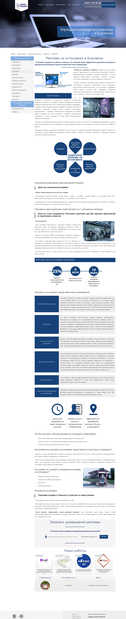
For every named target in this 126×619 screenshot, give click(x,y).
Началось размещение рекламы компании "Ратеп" (84, 570)
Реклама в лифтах (17, 77)
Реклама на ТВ (16, 87)
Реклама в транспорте (19, 80)
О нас (69, 4)
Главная (41, 4)
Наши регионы (76, 616)
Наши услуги (49, 4)
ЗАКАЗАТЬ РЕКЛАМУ (108, 5)
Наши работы (60, 4)
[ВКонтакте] (14, 614)
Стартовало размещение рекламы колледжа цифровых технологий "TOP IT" (44, 571)
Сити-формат (16, 93)
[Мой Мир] (21, 614)
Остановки (15, 71)
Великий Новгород (18, 108)
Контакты (76, 4)
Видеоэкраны (16, 68)
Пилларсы (15, 74)
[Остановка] (45, 585)
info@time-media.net (93, 7)
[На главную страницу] (21, 11)
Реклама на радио (17, 83)
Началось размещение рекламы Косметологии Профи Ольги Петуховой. (64, 571)
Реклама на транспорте (19, 90)
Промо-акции (16, 62)
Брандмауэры (16, 65)
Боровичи (15, 111)
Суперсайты (15, 96)
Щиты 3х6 (15, 99)
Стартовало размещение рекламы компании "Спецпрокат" (103, 571)
